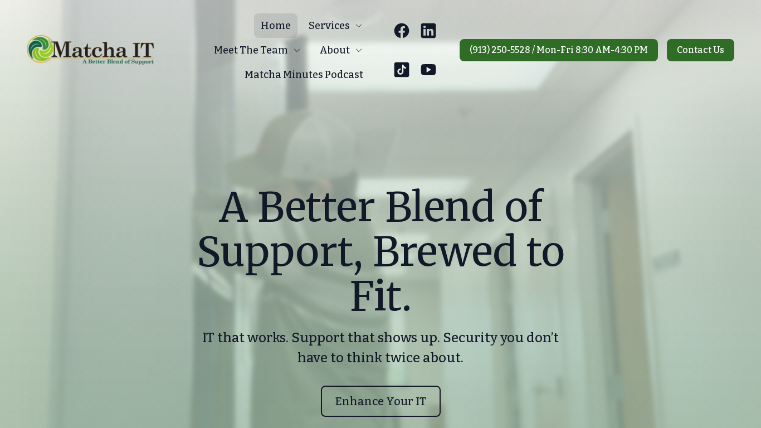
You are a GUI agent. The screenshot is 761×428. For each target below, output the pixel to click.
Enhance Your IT (380, 401)
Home (276, 26)
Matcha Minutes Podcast (304, 75)
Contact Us (700, 50)
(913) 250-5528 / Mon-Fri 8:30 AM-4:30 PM (559, 50)
